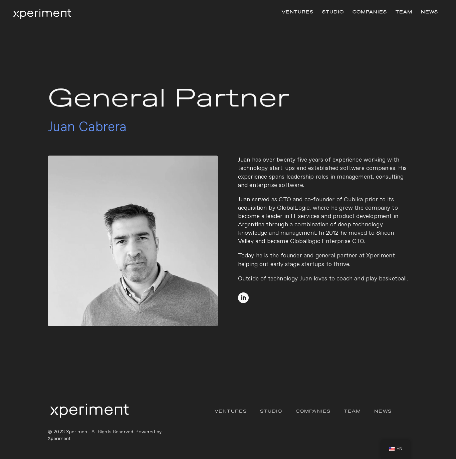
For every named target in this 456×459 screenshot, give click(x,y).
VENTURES (297, 12)
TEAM (404, 12)
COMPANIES (370, 12)
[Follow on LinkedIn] (243, 297)
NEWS (429, 12)
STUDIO (333, 12)
